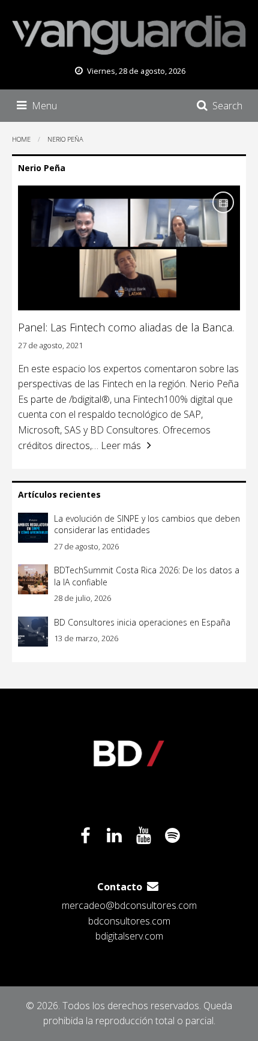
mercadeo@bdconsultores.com (129, 905)
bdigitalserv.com (129, 936)
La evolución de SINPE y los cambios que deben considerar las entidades (147, 524)
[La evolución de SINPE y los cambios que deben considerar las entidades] (33, 528)
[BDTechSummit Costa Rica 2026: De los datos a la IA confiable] (33, 579)
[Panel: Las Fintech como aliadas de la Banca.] (129, 248)
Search (227, 105)
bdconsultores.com (129, 921)
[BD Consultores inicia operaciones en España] (33, 632)
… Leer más (116, 445)
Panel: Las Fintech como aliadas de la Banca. (126, 327)
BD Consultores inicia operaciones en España (142, 622)
